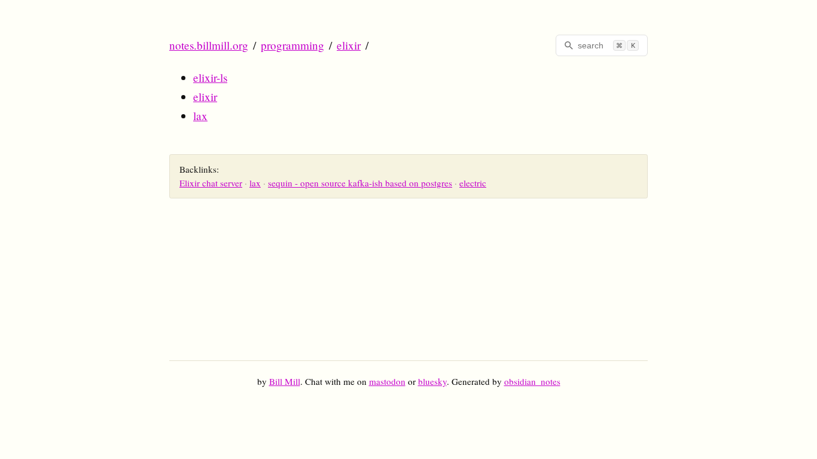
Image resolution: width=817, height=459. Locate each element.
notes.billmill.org (208, 45)
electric (472, 183)
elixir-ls (210, 77)
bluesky (432, 381)
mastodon (387, 381)
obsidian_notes (532, 381)
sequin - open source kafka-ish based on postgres (360, 183)
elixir (349, 45)
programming (292, 45)
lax (200, 115)
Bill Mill (284, 381)
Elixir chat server (210, 183)
